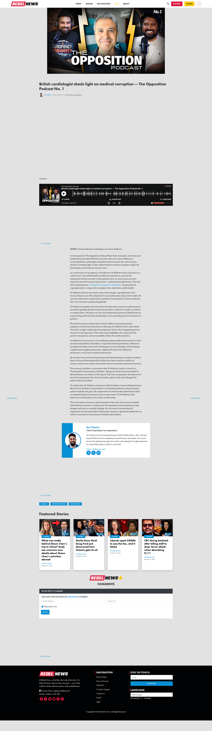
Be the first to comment (74, 95)
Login (98, 701)
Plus (117, 3)
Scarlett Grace (46, 563)
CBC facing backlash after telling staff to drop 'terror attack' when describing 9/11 (156, 547)
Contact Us (100, 693)
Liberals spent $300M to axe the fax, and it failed (122, 544)
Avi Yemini (47, 95)
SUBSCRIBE (71, 597)
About (126, 3)
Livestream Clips (81, 554)
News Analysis (75, 504)
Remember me (50, 606)
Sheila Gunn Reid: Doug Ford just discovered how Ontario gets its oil (86, 545)
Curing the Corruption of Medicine (105, 285)
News (78, 3)
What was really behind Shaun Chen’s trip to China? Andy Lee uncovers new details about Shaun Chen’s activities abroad (54, 550)
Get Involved (103, 3)
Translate (147, 698)
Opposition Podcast (59, 504)
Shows (89, 3)
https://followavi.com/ (96, 449)
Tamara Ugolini (115, 551)
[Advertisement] (16, 363)
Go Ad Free (12, 398)
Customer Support (103, 689)
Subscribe (100, 685)
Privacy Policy (101, 677)
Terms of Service (102, 681)
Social (98, 697)
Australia (44, 504)
